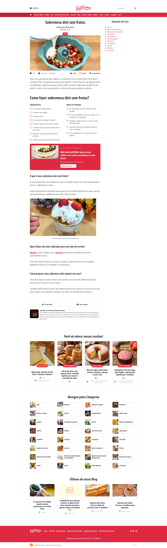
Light (119, 15)
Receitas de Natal (125, 457)
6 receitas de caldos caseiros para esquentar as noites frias (42, 505)
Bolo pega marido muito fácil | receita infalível (42, 373)
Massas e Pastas (42, 448)
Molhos (66, 448)
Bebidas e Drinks (97, 405)
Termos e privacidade (74, 531)
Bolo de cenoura (114, 29)
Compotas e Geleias (70, 422)
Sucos (66, 466)
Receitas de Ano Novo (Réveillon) (99, 457)
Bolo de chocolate (115, 31)
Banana (33, 252)
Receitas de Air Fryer (44, 457)
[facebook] (130, 531)
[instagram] (136, 531)
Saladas (73, 15)
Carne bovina (96, 413)
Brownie (110, 34)
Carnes (47, 15)
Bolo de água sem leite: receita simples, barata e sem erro (97, 372)
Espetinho (111, 36)
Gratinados (123, 431)
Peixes (121, 448)
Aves (52, 15)
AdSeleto (97, 538)
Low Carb (122, 440)
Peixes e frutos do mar (62, 15)
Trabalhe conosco (90, 531)
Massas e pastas (87, 15)
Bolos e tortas (39, 15)
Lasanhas (95, 440)
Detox (94, 422)
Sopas (79, 15)
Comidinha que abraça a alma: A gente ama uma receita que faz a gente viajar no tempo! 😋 (70, 505)
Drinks (39, 431)
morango (59, 252)
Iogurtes (40, 440)
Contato (52, 531)
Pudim (110, 48)
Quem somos (61, 531)
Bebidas (95, 15)
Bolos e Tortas (42, 413)
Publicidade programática (75, 538)
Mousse (110, 41)
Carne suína (123, 413)
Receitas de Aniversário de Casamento (72, 457)
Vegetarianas (96, 466)
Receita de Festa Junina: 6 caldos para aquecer (125, 505)
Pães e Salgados (97, 448)
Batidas (66, 405)
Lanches (106, 15)
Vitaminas (122, 466)
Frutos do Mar (97, 431)
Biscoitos (122, 405)
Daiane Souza (60, 310)
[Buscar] (135, 8)
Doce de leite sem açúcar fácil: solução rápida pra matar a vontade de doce (70, 374)
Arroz (109, 27)
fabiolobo (134, 545)
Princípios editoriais (106, 531)
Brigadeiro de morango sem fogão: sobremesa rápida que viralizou (125, 372)
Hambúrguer (112, 38)
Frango (66, 431)
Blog (46, 531)
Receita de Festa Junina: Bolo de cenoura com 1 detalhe (97, 505)
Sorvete (110, 50)
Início (65, 34)
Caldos (66, 413)
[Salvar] (52, 343)
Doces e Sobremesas (126, 422)
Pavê (109, 45)
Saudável (114, 15)
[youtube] (133, 531)
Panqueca (111, 43)
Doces (101, 15)
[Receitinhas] (83, 8)
